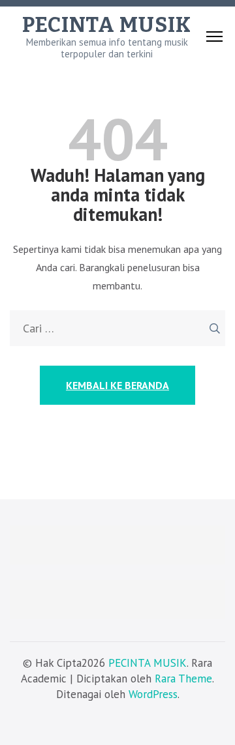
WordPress (153, 694)
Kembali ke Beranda (117, 385)
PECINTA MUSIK (106, 24)
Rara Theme (183, 678)
